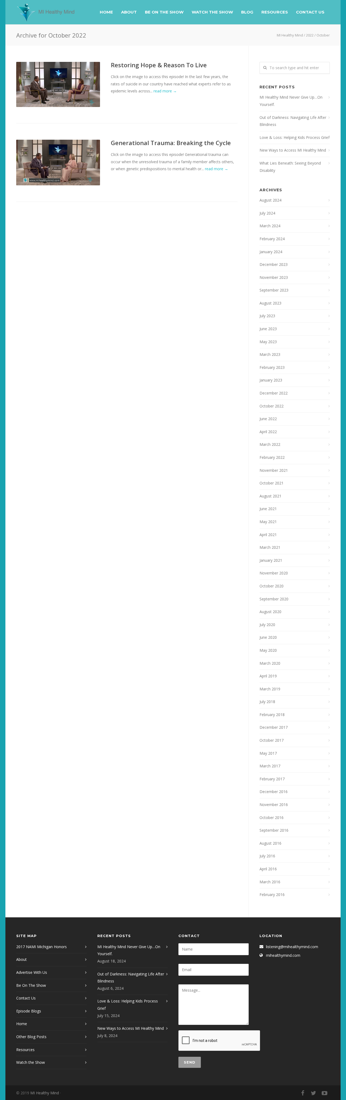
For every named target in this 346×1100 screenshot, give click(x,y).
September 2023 (274, 290)
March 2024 (270, 225)
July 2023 (267, 315)
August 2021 (270, 496)
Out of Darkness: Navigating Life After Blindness (293, 121)
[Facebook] (302, 1093)
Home (106, 12)
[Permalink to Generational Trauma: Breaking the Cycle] (58, 162)
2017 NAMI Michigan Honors (41, 946)
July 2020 (267, 624)
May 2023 (268, 341)
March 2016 (270, 881)
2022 (310, 35)
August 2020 (270, 611)
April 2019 (268, 675)
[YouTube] (324, 1093)
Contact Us (310, 12)
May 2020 (268, 650)
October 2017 (272, 740)
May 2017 (268, 753)
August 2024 (270, 200)
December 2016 (274, 791)
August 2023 (270, 303)
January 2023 (271, 380)
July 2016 (267, 855)
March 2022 (270, 444)
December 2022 (274, 393)
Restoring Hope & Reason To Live (159, 65)
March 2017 (270, 765)
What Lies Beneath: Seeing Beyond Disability (290, 167)
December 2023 (274, 264)
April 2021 (268, 534)
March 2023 (270, 354)
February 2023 (272, 367)
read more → (165, 90)
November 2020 (274, 573)
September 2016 (274, 830)
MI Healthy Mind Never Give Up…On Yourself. (291, 101)
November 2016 (274, 804)
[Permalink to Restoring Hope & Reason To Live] (58, 84)
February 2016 (272, 894)
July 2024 (267, 213)
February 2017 (272, 778)
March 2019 (270, 688)
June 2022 (268, 418)
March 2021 (270, 547)
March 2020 (270, 663)
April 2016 (268, 868)
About (129, 12)
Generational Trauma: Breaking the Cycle (171, 143)
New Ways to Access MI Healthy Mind (293, 150)
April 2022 (268, 431)
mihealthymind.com (283, 955)
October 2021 (272, 483)
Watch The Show (212, 12)
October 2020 (272, 586)
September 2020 (274, 598)
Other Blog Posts (31, 1036)
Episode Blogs (28, 1011)
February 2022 (272, 457)
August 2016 (270, 843)
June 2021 (268, 508)
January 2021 (271, 560)
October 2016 (272, 817)
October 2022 (272, 406)
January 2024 (271, 251)
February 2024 (272, 238)
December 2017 (274, 727)
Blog (247, 12)
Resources (274, 12)
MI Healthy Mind (290, 35)
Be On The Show (164, 12)
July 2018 (267, 701)
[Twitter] (313, 1093)
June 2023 (268, 328)
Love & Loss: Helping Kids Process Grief (295, 137)
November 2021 (274, 470)
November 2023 (274, 277)
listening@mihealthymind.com (292, 946)
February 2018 (272, 714)
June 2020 (268, 637)
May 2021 (268, 521)
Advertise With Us (31, 972)
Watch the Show (30, 1062)
